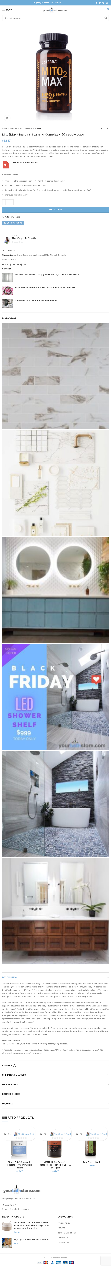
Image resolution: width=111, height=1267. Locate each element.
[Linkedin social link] (25, 264)
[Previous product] (101, 128)
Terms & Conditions (67, 1232)
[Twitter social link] (100, 3)
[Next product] (107, 128)
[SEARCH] (106, 18)
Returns (61, 1227)
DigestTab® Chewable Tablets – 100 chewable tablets (19, 1165)
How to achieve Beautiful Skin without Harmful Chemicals (45, 287)
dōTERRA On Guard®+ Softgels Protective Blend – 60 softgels (55, 1165)
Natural (53, 255)
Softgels (62, 255)
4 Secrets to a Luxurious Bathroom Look (36, 300)
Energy (38, 128)
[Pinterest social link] (107, 3)
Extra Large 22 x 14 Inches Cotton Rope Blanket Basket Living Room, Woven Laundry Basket (31, 1225)
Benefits (28, 128)
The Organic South (23, 238)
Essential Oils (42, 255)
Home (5, 128)
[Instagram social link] (103, 3)
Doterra (12, 259)
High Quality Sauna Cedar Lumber (31, 1239)
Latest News (63, 1242)
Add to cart (55, 209)
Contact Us (63, 1237)
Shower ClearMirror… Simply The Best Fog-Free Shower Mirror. (47, 274)
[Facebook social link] (96, 3)
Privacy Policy (64, 1223)
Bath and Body (16, 128)
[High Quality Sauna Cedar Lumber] (7, 1243)
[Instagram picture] (55, 376)
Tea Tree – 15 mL (91, 1162)
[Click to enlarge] (7, 118)
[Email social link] (18, 264)
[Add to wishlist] (19, 1128)
